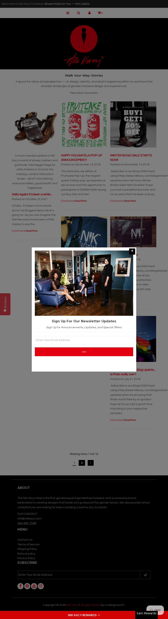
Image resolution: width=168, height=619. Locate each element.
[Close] (132, 251)
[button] (84, 615)
